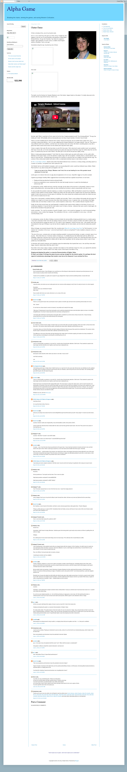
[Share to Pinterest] (57, 260)
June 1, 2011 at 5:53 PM (38, 636)
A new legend (106, 39)
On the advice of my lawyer (14, 58)
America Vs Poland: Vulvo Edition (111, 66)
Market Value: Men (107, 30)
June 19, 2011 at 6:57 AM (39, 686)
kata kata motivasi (42, 696)
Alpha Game (21, 9)
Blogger (77, 760)
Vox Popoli (106, 38)
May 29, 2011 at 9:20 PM (39, 416)
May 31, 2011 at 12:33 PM (39, 557)
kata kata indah (70, 694)
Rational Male (107, 47)
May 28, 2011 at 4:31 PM (39, 347)
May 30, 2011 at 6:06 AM (39, 465)
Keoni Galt (106, 56)
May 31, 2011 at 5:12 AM (39, 539)
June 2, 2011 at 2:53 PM (38, 672)
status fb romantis (86, 693)
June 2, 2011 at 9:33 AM (38, 656)
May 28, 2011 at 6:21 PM (39, 361)
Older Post (93, 745)
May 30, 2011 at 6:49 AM (39, 482)
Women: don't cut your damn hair (16, 61)
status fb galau (78, 693)
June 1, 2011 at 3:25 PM (38, 623)
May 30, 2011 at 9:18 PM (39, 512)
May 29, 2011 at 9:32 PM (39, 429)
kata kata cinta (40, 694)
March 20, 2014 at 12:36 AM (39, 698)
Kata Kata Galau (63, 694)
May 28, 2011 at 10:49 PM (39, 394)
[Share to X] (53, 260)
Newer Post (34, 745)
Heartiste (106, 64)
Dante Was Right (107, 57)
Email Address (10, 44)
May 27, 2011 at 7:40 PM (39, 295)
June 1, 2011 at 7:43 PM (38, 647)
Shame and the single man (14, 66)
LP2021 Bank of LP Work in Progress (42, 399)
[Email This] (50, 260)
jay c (34, 602)
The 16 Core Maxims (108, 28)
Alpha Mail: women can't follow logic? (17, 64)
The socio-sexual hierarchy (14, 56)
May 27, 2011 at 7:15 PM (39, 277)
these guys (48, 392)
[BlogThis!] (52, 260)
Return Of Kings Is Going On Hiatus (111, 69)
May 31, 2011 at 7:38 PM (39, 580)
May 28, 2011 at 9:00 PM (39, 373)
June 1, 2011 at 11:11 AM (39, 615)
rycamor (35, 377)
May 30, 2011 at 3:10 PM (39, 491)
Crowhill (35, 619)
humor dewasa (70, 693)
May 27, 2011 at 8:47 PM (39, 337)
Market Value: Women (108, 31)
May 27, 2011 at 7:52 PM (39, 318)
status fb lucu (50, 696)
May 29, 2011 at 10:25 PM (39, 440)
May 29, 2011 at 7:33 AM (39, 406)
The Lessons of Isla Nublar (109, 48)
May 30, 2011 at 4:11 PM (39, 499)
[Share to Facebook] (55, 260)
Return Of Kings (108, 68)
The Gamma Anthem (13, 73)
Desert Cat (35, 299)
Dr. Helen (106, 59)
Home (64, 745)
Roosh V (106, 50)
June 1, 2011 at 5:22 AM (38, 597)
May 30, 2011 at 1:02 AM (39, 456)
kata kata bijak (54, 694)
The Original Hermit (37, 366)
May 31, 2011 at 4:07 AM (39, 521)
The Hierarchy (106, 26)
